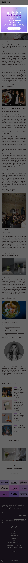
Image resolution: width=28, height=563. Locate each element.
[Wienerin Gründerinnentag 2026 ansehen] (14, 19)
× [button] (27, 6)
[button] (2, 560)
